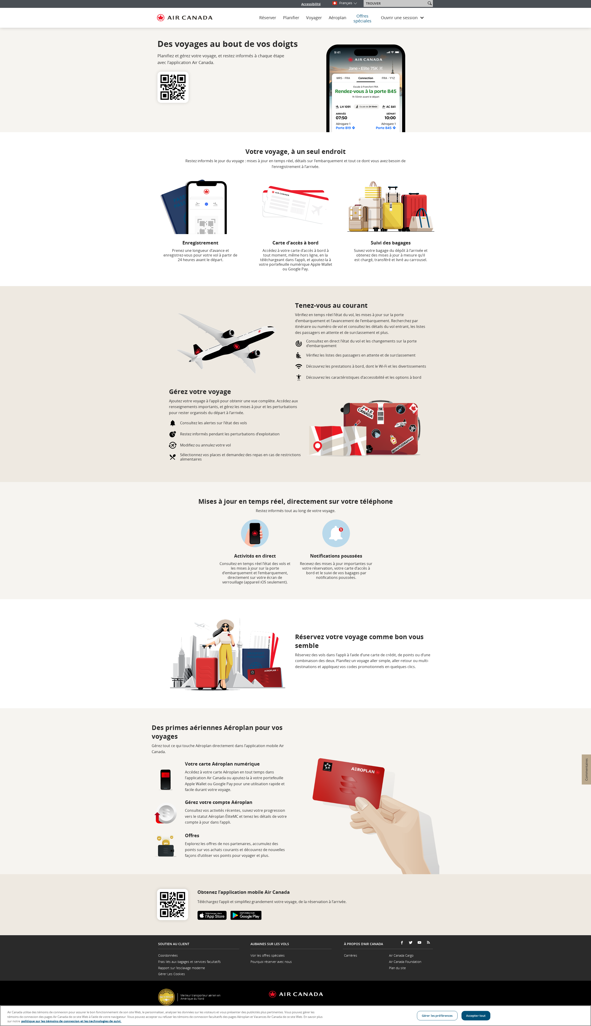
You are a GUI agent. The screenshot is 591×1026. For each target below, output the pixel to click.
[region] (295, 1015)
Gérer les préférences (437, 1015)
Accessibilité (311, 4)
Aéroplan (337, 17)
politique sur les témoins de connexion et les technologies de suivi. (71, 1021)
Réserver (267, 17)
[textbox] (395, 3)
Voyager (314, 17)
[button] (430, 3)
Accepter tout (476, 1015)
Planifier (291, 17)
